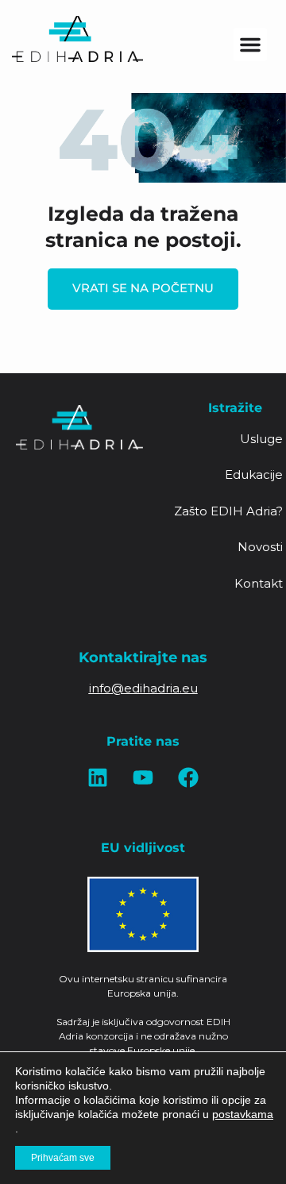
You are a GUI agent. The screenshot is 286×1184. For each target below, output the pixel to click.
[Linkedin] (97, 777)
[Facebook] (188, 777)
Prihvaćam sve (63, 1157)
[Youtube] (143, 777)
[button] (250, 44)
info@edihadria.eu (143, 688)
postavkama (242, 1114)
